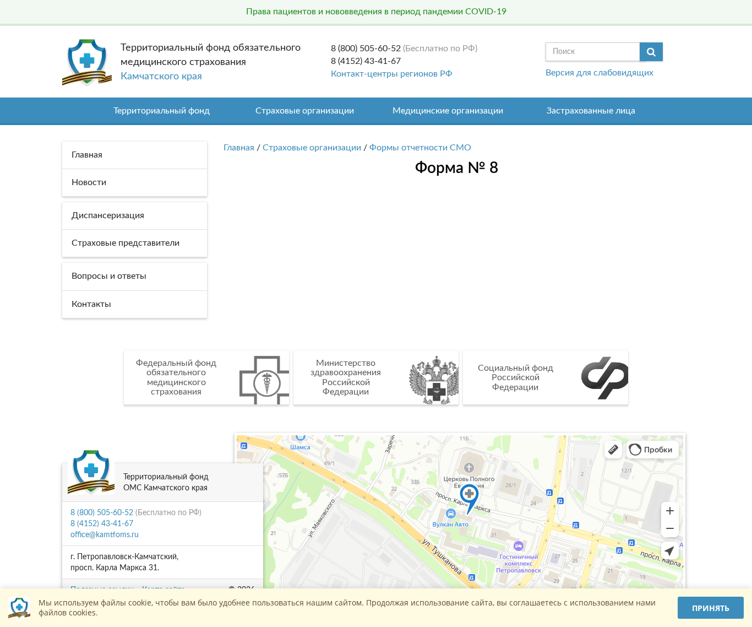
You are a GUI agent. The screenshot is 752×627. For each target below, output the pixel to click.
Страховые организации (304, 110)
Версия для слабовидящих (599, 72)
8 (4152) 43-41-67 (366, 61)
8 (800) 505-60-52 (366, 48)
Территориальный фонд (161, 110)
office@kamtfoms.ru (104, 535)
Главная (239, 147)
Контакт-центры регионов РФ (392, 73)
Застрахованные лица (591, 110)
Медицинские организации (448, 110)
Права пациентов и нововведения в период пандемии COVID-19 (376, 11)
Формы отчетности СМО (420, 147)
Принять (710, 608)
